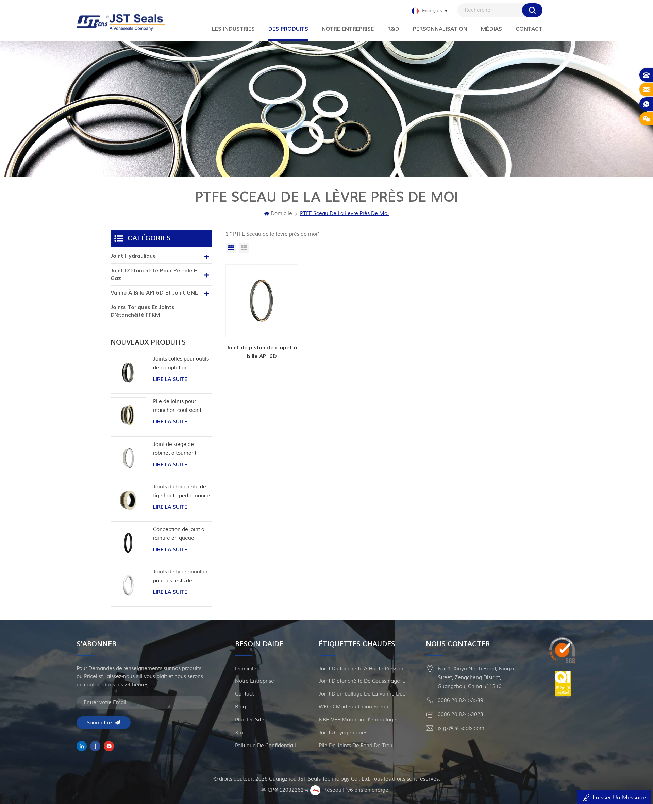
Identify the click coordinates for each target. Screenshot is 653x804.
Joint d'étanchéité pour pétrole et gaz (155, 274)
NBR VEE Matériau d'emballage (357, 720)
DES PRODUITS (288, 29)
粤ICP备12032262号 (285, 790)
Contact (529, 29)
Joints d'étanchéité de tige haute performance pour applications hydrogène (181, 492)
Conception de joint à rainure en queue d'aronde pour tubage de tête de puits (179, 534)
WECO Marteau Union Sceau (353, 707)
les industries (233, 29)
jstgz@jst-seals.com (461, 728)
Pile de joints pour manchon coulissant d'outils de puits (177, 406)
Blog (240, 707)
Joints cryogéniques (343, 733)
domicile (245, 669)
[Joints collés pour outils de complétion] (128, 372)
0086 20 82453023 (460, 714)
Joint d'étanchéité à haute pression (362, 669)
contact (244, 694)
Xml (240, 733)
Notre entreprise (348, 29)
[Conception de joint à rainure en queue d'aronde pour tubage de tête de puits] (128, 542)
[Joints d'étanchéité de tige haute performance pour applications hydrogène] (128, 500)
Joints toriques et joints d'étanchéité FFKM (142, 311)
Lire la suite (170, 379)
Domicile (281, 213)
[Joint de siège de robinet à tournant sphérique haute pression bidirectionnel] (128, 457)
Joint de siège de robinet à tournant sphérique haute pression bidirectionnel (180, 449)
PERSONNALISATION (440, 29)
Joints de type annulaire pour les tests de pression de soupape (182, 577)
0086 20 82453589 (460, 700)
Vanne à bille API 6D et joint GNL (154, 292)
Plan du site (249, 720)
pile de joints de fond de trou (355, 745)
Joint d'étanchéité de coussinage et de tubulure (363, 681)
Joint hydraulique (133, 256)
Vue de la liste (244, 248)
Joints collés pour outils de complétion (181, 363)
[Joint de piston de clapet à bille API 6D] (261, 312)
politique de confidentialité (267, 745)
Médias (491, 29)
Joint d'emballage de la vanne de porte (363, 694)
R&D (393, 29)
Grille (231, 248)
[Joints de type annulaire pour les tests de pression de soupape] (128, 585)
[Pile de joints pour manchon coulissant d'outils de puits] (128, 415)
